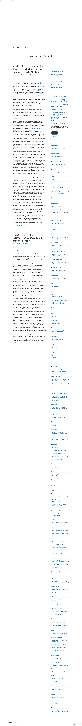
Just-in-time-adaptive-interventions (58, 78)
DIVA (62, 103)
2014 (30, 129)
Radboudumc (56, 114)
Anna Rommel (28, 74)
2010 (43, 114)
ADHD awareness (59, 96)
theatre (63, 117)
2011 (43, 158)
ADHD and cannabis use (57, 482)
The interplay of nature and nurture (59, 633)
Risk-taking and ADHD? (57, 447)
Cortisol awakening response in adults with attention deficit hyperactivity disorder (60, 613)
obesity (64, 111)
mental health (63, 109)
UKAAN (66, 117)
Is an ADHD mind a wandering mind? (59, 316)
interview (64, 108)
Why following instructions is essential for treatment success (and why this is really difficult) (60, 237)
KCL (66, 108)
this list (28, 203)
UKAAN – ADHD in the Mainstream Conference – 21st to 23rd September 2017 (59, 680)
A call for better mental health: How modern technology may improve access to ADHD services (29, 69)
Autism (63, 98)
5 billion (38, 89)
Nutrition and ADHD (56, 363)
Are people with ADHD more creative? (60, 496)
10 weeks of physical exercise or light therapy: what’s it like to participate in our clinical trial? (60, 439)
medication (58, 109)
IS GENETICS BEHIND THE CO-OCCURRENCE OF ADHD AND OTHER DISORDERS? (57, 83)
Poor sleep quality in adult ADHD (59, 199)
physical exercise (59, 112)
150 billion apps (30, 180)
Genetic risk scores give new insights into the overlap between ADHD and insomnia (60, 689)
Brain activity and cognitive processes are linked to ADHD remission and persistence (60, 331)
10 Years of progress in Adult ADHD (59, 450)
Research (62, 114)
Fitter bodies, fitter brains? (57, 574)
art (56, 98)
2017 (29, 138)
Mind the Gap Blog (23, 47)
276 (53, 179)
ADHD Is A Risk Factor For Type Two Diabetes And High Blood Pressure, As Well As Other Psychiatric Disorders (59, 646)
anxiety (54, 98)
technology (60, 117)
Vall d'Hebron (53, 120)
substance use (54, 117)
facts (59, 104)
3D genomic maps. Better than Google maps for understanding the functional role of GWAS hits (60, 566)
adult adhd (65, 96)
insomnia (61, 106)
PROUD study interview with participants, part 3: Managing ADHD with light (59, 434)
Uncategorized (19, 225)
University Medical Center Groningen (59, 119)
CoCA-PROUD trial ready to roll (58, 417)
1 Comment (25, 225)
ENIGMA (56, 104)
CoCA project (62, 99)
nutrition (61, 111)
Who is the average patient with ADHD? (60, 665)
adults (52, 98)
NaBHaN (18, 250)
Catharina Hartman (54, 99)
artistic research (59, 98)
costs (52, 103)
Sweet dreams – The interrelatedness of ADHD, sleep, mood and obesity (29, 238)
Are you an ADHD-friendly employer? (59, 172)
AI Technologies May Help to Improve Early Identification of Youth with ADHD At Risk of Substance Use (60, 711)
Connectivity (66, 101)
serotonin (52, 115)
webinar (58, 120)
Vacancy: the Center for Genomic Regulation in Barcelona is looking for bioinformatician (59, 409)
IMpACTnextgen (55, 106)
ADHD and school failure (57, 360)
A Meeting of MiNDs (56, 323)
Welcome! (54, 592)
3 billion (31, 87)
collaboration (53, 101)
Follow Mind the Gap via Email (58, 123)
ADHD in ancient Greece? (57, 658)
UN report (21, 86)
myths (58, 111)
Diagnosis (60, 103)
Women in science (55, 216)
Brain (65, 98)
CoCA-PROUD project (34, 196)
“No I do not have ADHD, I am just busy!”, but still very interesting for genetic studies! (59, 371)
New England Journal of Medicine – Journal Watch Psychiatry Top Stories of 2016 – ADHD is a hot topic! (60, 543)
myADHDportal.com (23, 157)
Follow (55, 133)
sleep (55, 115)
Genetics (65, 105)
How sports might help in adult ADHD (60, 530)
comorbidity (60, 101)
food (61, 104)
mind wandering (54, 111)
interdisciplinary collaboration (56, 108)
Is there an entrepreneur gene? (58, 671)
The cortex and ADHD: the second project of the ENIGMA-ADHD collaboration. (59, 506)
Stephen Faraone (61, 115)
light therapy (53, 109)
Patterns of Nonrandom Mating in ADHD (60, 589)
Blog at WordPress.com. (12, 722)
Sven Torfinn (39, 83)
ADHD (53, 96)
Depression (55, 103)
